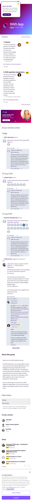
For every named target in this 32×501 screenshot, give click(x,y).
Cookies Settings (16, 492)
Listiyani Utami (8, 177)
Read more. (14, 166)
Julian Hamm (10, 263)
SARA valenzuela (8, 137)
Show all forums (25, 37)
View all (4, 466)
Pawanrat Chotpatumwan (11, 217)
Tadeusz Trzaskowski (16, 150)
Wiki (22, 27)
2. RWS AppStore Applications (14, 72)
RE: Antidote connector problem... (12, 64)
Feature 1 (16, 121)
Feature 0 (15, 121)
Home (12, 27)
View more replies (12, 298)
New (28, 25)
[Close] (30, 472)
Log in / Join (7, 14)
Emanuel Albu (8, 259)
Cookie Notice (10, 489)
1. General (6, 42)
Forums (17, 27)
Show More (16, 348)
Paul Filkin (19, 305)
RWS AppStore (15, 222)
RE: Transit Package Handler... (11, 100)
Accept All (16, 497)
